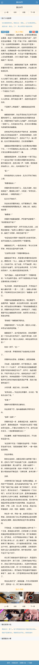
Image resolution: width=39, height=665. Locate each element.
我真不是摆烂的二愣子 (9, 633)
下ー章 (33, 606)
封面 (23, 606)
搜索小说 (23, 663)
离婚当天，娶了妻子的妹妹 (10, 629)
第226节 (19, 2)
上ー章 (6, 606)
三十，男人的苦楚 (19, 26)
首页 (8, 663)
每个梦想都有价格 (19, 629)
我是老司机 (28, 26)
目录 (15, 606)
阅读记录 (15, 663)
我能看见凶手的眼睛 (20, 633)
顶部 (30, 663)
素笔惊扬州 (28, 633)
